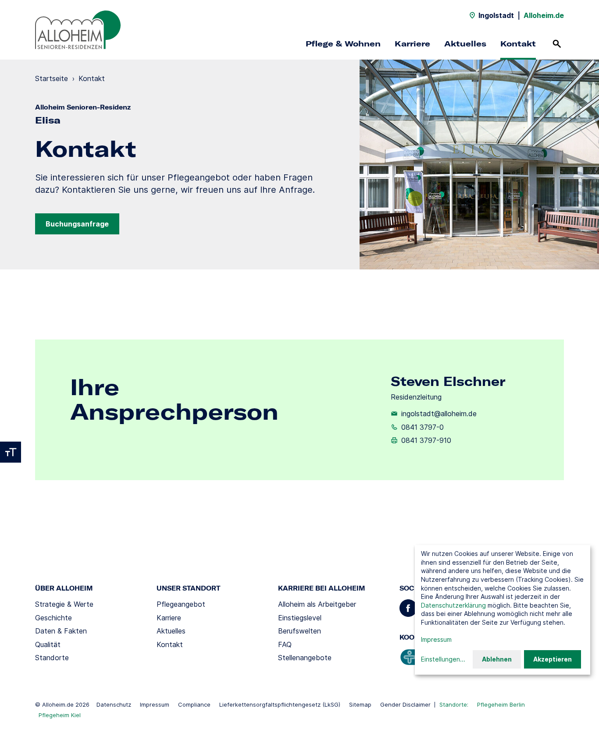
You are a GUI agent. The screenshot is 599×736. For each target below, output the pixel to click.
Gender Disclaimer (405, 704)
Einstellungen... (443, 659)
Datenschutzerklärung (453, 605)
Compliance (194, 704)
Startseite (51, 78)
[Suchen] (556, 43)
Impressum (154, 704)
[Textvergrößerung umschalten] (10, 452)
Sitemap (360, 704)
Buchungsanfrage (77, 223)
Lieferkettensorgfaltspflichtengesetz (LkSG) (279, 704)
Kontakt (518, 44)
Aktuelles (465, 44)
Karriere (412, 44)
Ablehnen (497, 659)
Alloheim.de (544, 15)
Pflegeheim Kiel (60, 714)
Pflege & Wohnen (343, 44)
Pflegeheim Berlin (501, 704)
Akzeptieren (552, 659)
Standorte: (453, 704)
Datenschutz (113, 704)
